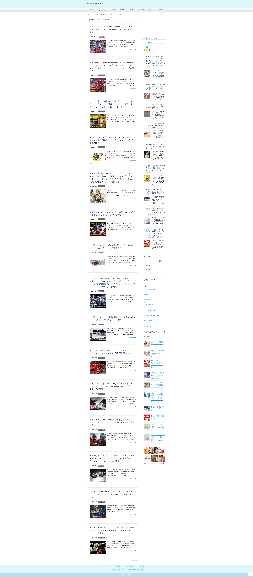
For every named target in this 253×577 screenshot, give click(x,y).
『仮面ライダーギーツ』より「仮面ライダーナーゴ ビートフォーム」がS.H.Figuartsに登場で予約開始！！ (112, 494)
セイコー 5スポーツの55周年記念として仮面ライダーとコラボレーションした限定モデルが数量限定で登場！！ (112, 422)
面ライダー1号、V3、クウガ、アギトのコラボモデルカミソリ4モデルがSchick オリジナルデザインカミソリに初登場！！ (112, 530)
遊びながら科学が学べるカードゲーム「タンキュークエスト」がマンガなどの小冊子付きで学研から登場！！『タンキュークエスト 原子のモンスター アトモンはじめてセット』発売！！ (155, 62)
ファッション (151, 9)
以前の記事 (135, 560)
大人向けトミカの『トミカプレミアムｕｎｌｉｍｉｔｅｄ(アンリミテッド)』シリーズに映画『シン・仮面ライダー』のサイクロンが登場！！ (113, 458)
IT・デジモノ (112, 9)
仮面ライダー (102, 36)
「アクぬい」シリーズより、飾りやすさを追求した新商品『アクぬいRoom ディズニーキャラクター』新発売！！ (157, 427)
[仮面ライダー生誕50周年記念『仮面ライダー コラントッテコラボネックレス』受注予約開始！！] (98, 372)
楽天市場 (146, 294)
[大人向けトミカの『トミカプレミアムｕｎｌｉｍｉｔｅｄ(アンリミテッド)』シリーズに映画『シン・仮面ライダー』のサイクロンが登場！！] (98, 480)
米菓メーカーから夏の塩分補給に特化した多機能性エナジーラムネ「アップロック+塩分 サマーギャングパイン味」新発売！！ (155, 169)
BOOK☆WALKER (148, 320)
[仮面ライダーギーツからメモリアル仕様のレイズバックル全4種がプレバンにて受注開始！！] (98, 234)
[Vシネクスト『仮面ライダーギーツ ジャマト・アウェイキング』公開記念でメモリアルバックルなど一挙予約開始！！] (98, 162)
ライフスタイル (141, 9)
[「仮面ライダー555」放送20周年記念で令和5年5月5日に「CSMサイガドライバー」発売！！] (98, 339)
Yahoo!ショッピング (148, 304)
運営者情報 (142, 566)
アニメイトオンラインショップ (151, 289)
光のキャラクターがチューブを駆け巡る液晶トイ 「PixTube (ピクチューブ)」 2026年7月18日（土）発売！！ (158, 353)
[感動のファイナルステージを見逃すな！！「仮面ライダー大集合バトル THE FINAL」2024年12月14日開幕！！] (98, 51)
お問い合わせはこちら (130, 566)
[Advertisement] (154, 26)
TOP (93, 14)
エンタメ (92, 9)
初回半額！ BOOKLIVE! (150, 326)
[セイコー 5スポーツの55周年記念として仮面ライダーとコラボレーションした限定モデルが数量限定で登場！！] (98, 444)
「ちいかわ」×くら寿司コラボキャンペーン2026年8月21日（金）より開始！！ (155, 125)
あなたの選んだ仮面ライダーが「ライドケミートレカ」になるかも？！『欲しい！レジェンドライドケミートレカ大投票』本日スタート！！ (112, 104)
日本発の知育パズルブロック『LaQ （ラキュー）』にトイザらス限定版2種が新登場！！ (155, 191)
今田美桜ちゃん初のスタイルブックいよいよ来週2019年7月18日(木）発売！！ (155, 146)
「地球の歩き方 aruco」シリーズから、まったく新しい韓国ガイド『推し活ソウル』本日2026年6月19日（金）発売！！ (158, 375)
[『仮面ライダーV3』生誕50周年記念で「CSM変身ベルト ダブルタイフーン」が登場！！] (98, 267)
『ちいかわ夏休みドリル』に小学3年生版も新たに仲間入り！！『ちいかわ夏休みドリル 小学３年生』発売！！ (158, 385)
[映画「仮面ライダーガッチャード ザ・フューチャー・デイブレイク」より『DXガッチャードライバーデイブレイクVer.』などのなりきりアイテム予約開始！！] (98, 90)
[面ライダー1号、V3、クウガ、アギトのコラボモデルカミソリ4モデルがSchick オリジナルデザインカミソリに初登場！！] (98, 552)
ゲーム (131, 9)
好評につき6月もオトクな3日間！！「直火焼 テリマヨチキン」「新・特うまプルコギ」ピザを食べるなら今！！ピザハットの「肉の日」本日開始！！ (155, 233)
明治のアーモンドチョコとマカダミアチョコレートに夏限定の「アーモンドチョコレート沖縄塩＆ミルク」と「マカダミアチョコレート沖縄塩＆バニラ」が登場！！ (157, 397)
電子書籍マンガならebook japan (151, 315)
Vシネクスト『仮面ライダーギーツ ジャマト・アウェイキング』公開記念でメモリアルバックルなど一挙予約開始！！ (112, 140)
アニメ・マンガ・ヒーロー (102, 10)
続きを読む (133, 49)
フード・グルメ (121, 9)
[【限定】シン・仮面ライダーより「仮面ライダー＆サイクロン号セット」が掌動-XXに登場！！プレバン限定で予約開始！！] (98, 408)
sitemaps (161, 9)
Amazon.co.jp (147, 299)
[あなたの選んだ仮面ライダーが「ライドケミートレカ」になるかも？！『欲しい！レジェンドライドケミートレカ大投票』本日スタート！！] (98, 126)
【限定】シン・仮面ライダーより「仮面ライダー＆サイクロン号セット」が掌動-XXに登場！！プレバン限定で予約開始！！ (113, 386)
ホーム (110, 566)
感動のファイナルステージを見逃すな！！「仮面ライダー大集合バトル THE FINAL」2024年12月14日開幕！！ (112, 29)
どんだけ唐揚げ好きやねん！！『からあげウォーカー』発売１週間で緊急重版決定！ (155, 106)
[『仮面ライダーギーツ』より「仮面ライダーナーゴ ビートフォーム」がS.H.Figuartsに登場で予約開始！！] (98, 516)
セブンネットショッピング (150, 310)
